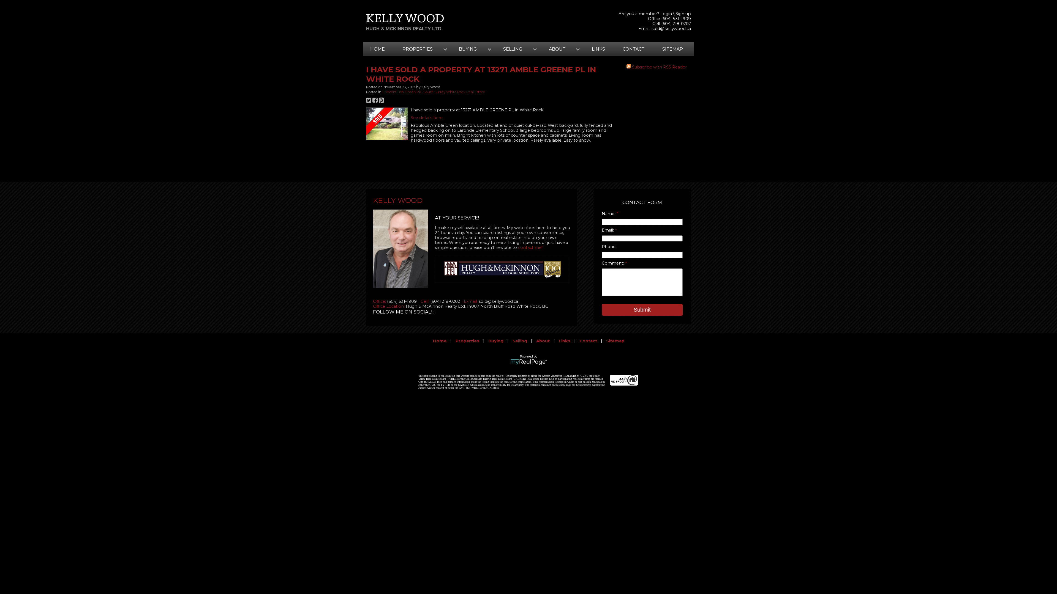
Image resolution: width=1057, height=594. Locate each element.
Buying (495, 341)
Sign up (683, 13)
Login (666, 13)
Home (377, 49)
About (543, 341)
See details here (427, 117)
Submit (642, 310)
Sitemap (672, 49)
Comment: (613, 263)
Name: (609, 213)
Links (598, 49)
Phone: (609, 246)
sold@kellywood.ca (671, 28)
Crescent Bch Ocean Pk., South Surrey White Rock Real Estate (433, 92)
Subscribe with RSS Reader (659, 67)
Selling (520, 341)
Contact (634, 49)
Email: (608, 230)
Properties (467, 341)
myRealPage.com (528, 362)
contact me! (530, 247)
